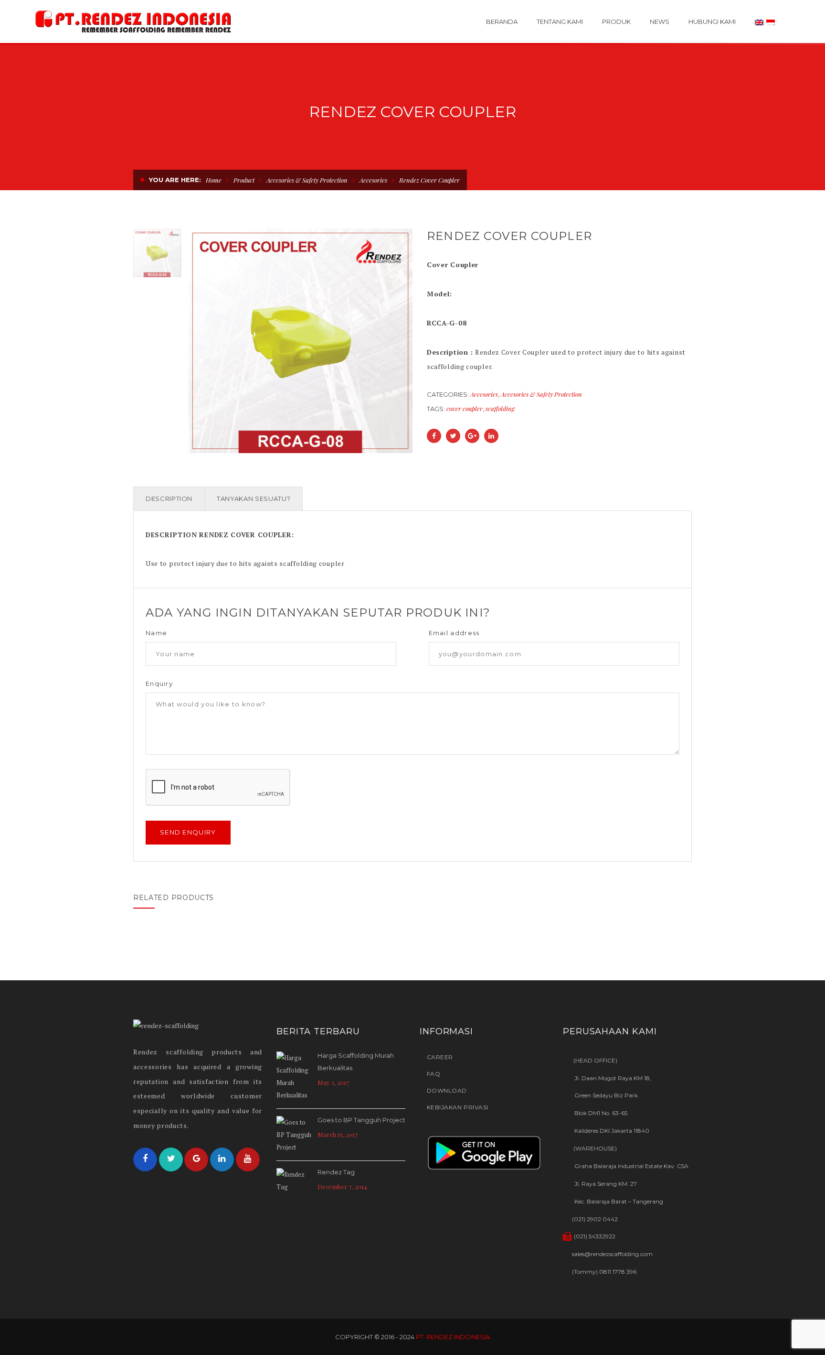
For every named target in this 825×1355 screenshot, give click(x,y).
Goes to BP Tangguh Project (361, 1120)
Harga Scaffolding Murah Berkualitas (355, 1061)
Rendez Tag (336, 1172)
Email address (454, 633)
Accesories (373, 180)
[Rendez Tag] (294, 1182)
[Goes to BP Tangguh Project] (294, 1134)
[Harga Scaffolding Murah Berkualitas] (294, 1076)
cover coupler (464, 408)
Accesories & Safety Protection (307, 180)
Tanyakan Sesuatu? (253, 498)
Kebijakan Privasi (457, 1107)
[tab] (169, 499)
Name (156, 633)
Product (243, 180)
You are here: (175, 180)
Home (214, 180)
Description (169, 498)
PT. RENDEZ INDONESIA (453, 1337)
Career (440, 1057)
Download (447, 1090)
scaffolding (500, 408)
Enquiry (159, 683)
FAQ (433, 1073)
